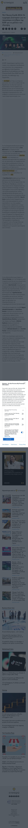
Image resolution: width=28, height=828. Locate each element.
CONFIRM (8, 439)
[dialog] (14, 414)
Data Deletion (5, 444)
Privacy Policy (22, 444)
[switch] (22, 414)
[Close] (25, 383)
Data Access (14, 444)
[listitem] (14, 410)
